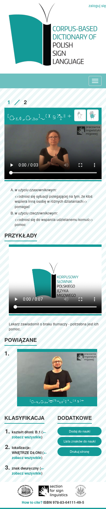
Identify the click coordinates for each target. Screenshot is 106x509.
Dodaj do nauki (79, 431)
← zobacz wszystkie (29, 434)
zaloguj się (97, 5)
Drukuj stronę (79, 451)
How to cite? (32, 502)
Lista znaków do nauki (79, 441)
